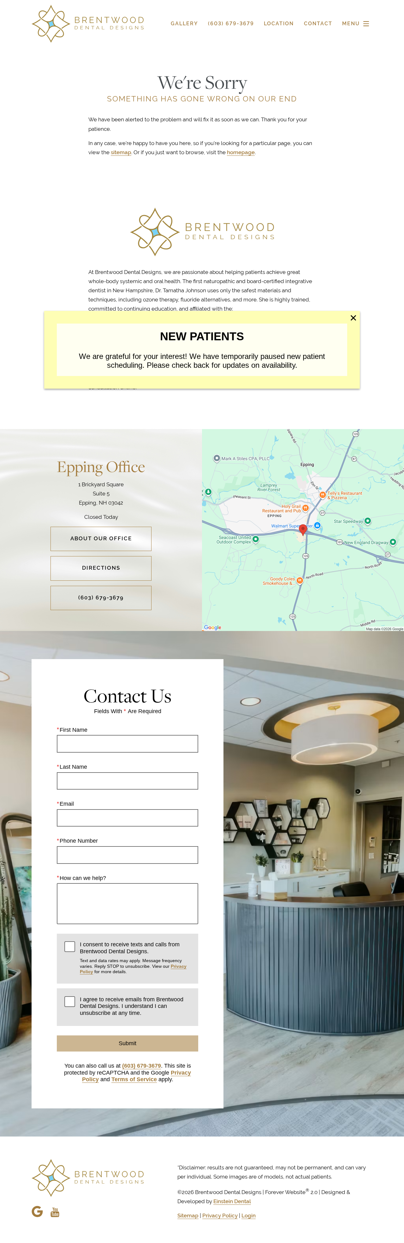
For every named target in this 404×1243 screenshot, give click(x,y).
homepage (241, 152)
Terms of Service (134, 1079)
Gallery (184, 24)
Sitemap (188, 1215)
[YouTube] (55, 1209)
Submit (127, 1043)
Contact (318, 24)
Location (279, 24)
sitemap (121, 152)
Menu (351, 24)
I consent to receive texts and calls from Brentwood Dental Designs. (133, 957)
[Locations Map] (303, 529)
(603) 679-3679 (141, 1066)
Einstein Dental (232, 1201)
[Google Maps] (37, 1211)
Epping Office (101, 466)
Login (248, 1215)
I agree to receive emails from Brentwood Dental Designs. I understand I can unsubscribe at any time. (131, 1006)
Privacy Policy (220, 1215)
